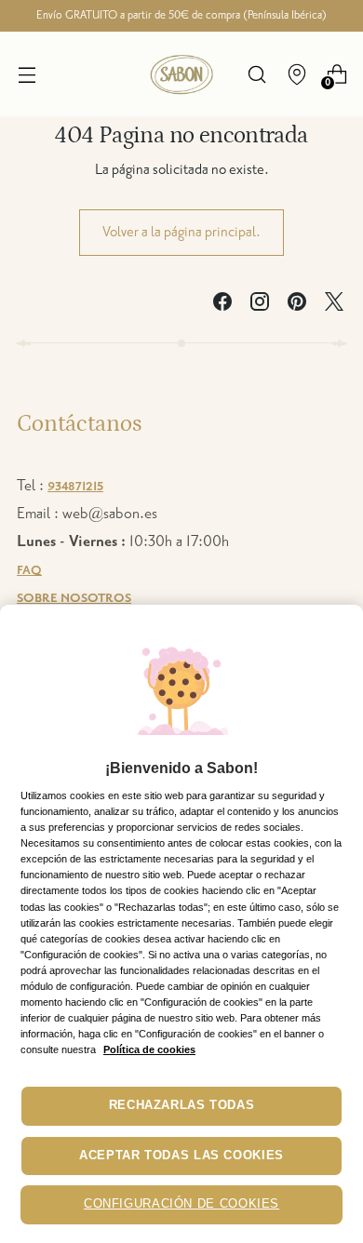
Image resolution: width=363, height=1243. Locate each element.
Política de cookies (149, 1049)
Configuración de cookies (181, 1203)
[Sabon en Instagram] (260, 306)
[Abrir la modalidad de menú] (26, 74)
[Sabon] (181, 74)
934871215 (75, 486)
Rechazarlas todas (182, 1105)
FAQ (29, 570)
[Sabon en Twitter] (334, 306)
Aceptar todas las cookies (181, 1155)
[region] (181, 924)
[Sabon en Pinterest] (297, 306)
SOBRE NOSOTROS (74, 598)
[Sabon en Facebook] (222, 306)
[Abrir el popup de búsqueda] (256, 74)
